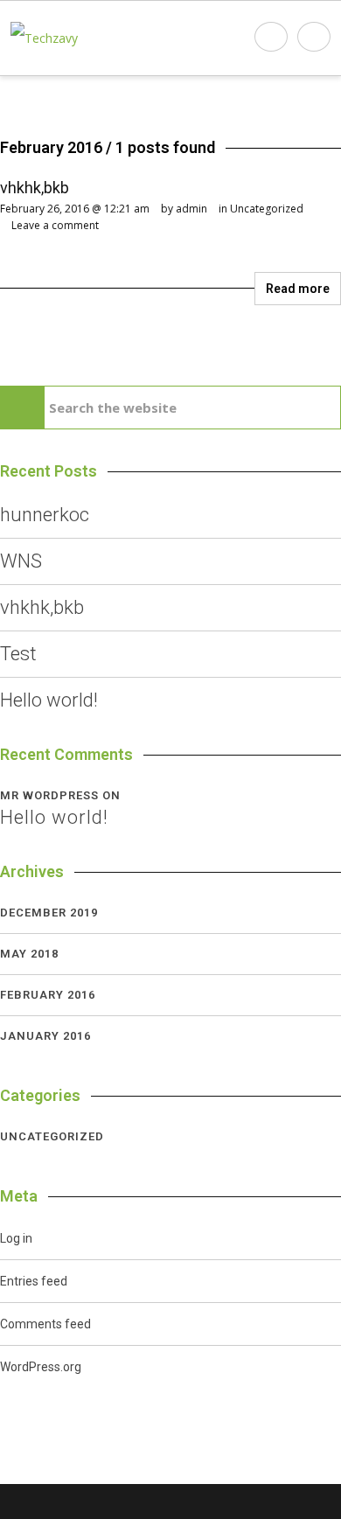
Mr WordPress (49, 795)
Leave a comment (55, 225)
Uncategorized (266, 208)
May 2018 (29, 953)
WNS (21, 561)
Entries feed (33, 1281)
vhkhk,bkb (34, 187)
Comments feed (45, 1324)
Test (18, 654)
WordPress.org (40, 1367)
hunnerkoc (44, 515)
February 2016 (47, 994)
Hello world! (49, 700)
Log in (16, 1238)
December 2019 (49, 912)
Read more (298, 289)
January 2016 (45, 1035)
